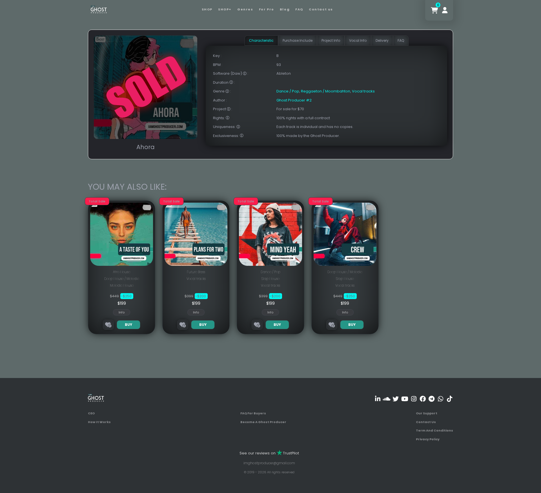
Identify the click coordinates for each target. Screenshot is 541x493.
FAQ (299, 9)
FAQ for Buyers (253, 413)
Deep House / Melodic (121, 278)
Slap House (270, 278)
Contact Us (426, 422)
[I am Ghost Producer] (99, 9)
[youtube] (404, 398)
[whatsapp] (440, 398)
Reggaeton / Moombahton (325, 91)
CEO (91, 413)
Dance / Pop (287, 91)
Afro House (121, 271)
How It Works (99, 422)
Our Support (426, 413)
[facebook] (422, 398)
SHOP (207, 9)
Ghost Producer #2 (294, 100)
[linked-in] (377, 398)
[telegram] (431, 398)
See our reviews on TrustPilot (269, 453)
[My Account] (444, 10)
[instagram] (413, 398)
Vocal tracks (363, 91)
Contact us (321, 9)
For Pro (266, 9)
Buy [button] (128, 324)
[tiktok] (449, 398)
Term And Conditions (434, 430)
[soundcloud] (386, 398)
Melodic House (122, 285)
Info (122, 312)
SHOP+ (225, 9)
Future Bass (196, 271)
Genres (245, 9)
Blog (285, 9)
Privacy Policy (428, 439)
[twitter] (395, 398)
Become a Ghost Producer (263, 422)
